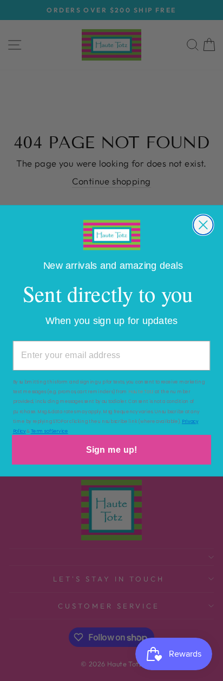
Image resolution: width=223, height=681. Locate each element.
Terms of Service (49, 431)
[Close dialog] (203, 225)
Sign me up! (111, 449)
